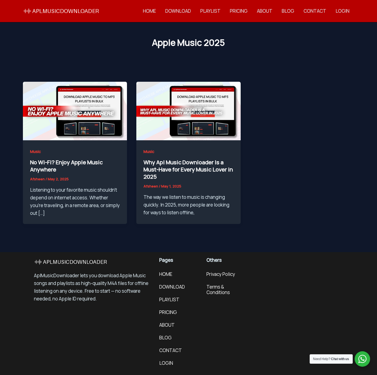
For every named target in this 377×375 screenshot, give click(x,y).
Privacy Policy (220, 274)
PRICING (239, 11)
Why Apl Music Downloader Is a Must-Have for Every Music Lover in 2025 (188, 169)
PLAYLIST (210, 11)
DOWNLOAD (178, 11)
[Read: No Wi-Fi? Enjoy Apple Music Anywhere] (75, 110)
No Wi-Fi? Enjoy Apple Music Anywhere (66, 166)
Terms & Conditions (218, 289)
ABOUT (264, 11)
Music (35, 151)
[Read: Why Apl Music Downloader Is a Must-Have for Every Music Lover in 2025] (188, 110)
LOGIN (342, 11)
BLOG (288, 11)
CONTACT (315, 11)
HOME (149, 11)
